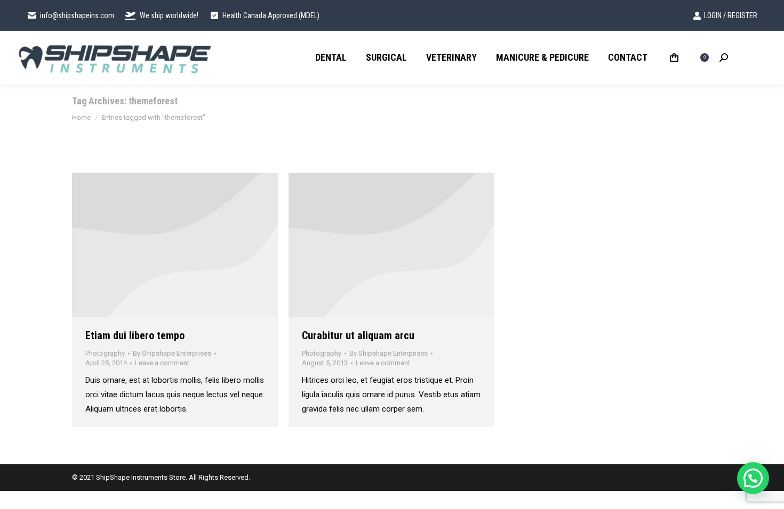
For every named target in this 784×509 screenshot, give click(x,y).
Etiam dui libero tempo (135, 335)
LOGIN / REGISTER (730, 15)
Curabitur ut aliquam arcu (358, 335)
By (172, 353)
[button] (753, 478)
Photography (105, 353)
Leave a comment (162, 363)
